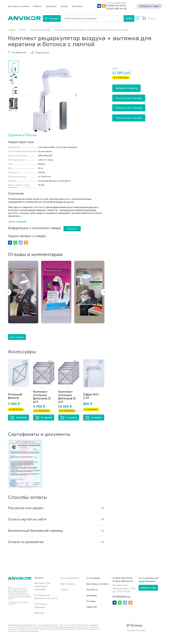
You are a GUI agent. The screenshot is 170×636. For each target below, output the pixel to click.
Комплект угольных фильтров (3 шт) (42, 396)
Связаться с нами (149, 6)
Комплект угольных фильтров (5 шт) (67, 396)
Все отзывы (17, 337)
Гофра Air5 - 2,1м (91, 396)
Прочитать (72, 228)
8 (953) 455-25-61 (116, 5)
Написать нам (148, 587)
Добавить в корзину (126, 88)
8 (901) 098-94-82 (116, 8)
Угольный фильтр (15, 396)
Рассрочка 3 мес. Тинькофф (129, 98)
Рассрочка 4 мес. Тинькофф (129, 107)
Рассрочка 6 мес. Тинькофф (129, 118)
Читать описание (17, 221)
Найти (129, 18)
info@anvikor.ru (121, 596)
